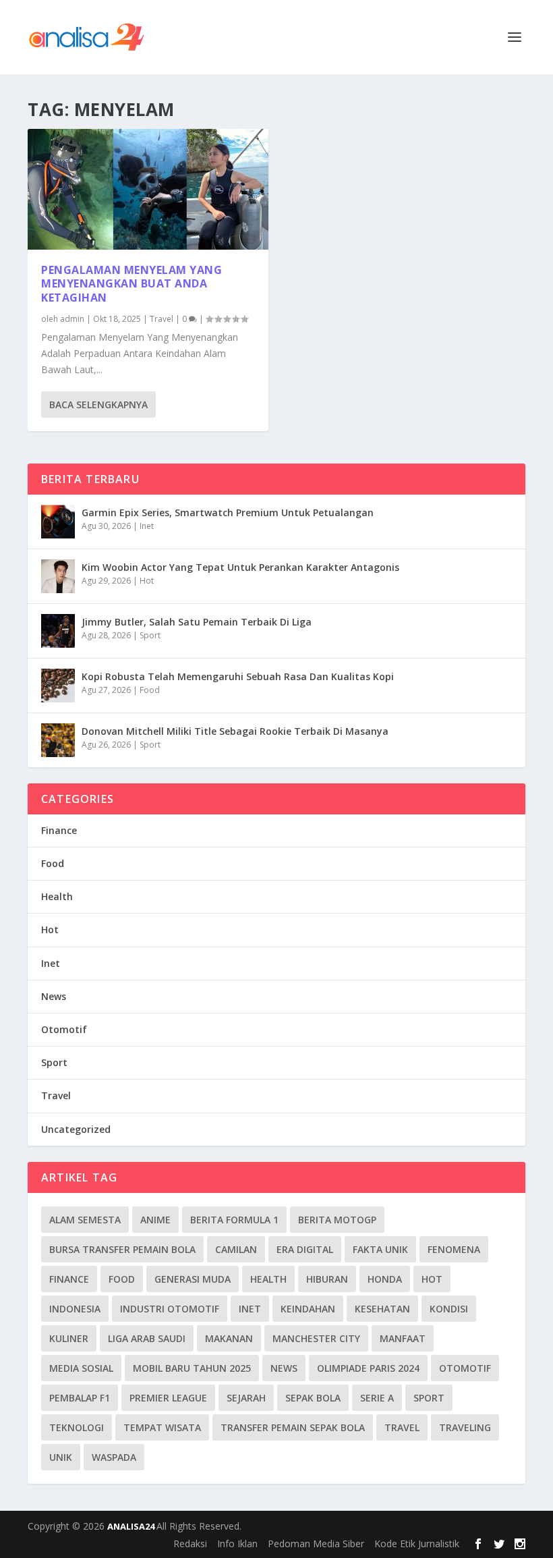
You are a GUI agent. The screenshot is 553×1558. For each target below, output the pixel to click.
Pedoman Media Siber (316, 1543)
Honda (385, 1279)
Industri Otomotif (169, 1308)
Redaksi (190, 1543)
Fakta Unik (380, 1249)
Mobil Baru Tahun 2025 (192, 1368)
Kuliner (68, 1338)
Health (57, 896)
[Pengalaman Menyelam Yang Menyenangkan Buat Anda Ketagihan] (148, 189)
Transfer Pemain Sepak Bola (293, 1427)
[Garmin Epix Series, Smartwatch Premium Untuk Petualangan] (58, 521)
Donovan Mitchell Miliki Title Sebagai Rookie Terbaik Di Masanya (235, 731)
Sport (150, 635)
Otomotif (64, 1029)
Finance (59, 830)
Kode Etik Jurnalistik (416, 1543)
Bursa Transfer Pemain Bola (122, 1249)
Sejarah (246, 1397)
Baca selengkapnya (98, 404)
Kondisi (449, 1308)
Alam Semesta (85, 1219)
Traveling (465, 1427)
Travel (161, 319)
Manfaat (403, 1338)
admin (72, 319)
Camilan (236, 1249)
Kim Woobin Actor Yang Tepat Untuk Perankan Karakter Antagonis (240, 567)
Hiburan (327, 1279)
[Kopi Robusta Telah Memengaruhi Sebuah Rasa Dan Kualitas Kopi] (58, 685)
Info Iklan (237, 1543)
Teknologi (76, 1427)
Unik (60, 1457)
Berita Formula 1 (234, 1219)
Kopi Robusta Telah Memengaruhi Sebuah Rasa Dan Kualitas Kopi (238, 676)
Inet (147, 526)
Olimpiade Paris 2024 (368, 1368)
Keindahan (308, 1308)
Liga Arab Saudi (146, 1338)
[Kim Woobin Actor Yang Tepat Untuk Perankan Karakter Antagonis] (58, 576)
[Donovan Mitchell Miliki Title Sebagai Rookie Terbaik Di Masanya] (58, 740)
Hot (147, 580)
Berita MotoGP (337, 1219)
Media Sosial (81, 1368)
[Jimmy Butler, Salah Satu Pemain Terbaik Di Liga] (58, 631)
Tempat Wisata (162, 1427)
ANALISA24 (131, 1526)
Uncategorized (76, 1129)
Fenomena (454, 1249)
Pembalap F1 (79, 1397)
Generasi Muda (192, 1279)
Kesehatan (382, 1308)
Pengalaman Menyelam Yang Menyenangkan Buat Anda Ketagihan (131, 284)
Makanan (229, 1338)
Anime (155, 1219)
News (53, 996)
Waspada (114, 1457)
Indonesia (74, 1308)
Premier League (168, 1397)
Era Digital (304, 1249)
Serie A (377, 1397)
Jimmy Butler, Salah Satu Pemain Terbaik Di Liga (197, 621)
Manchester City (316, 1338)
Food (150, 690)
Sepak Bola (313, 1397)
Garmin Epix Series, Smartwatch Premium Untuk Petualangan (228, 512)
